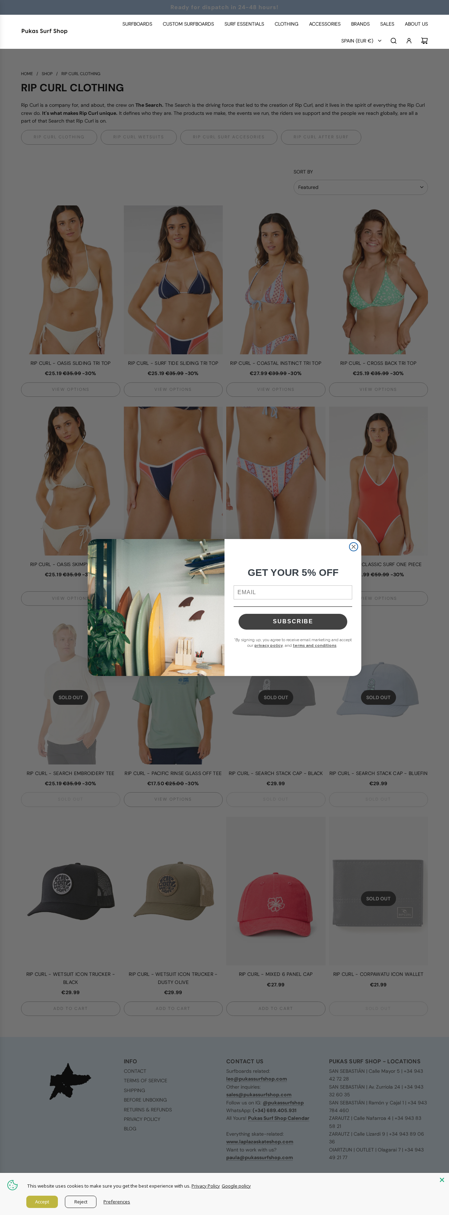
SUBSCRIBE (293, 621)
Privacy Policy (206, 1186)
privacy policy (268, 645)
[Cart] (424, 40)
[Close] (441, 1179)
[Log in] (409, 40)
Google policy (236, 1186)
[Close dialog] (353, 547)
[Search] (393, 40)
